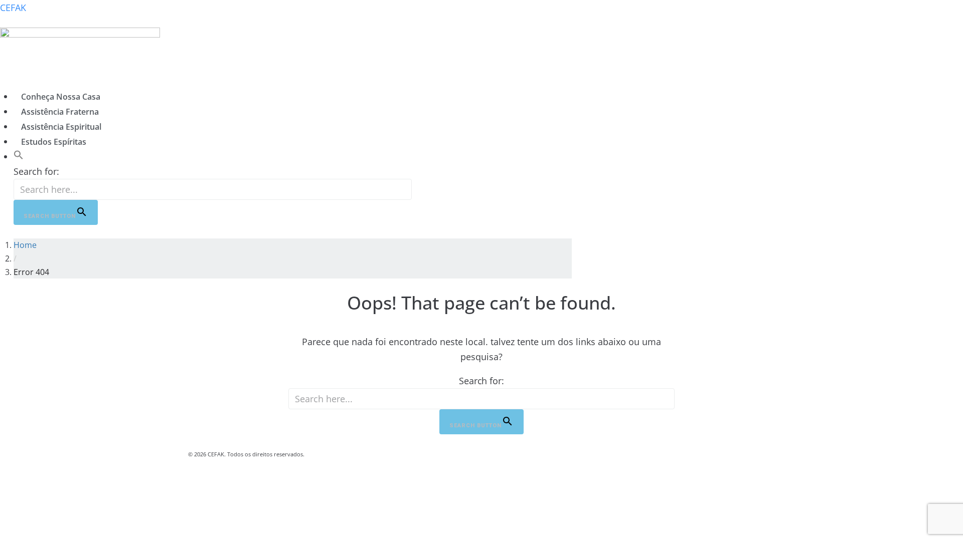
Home (25, 244)
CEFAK (13, 8)
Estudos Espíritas (53, 141)
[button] (19, 156)
